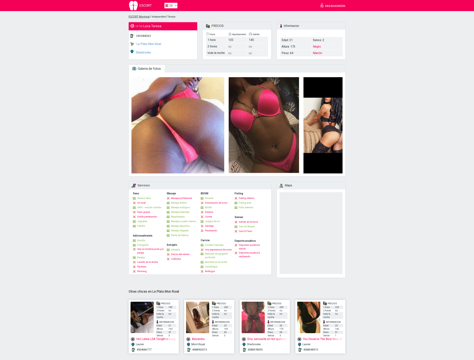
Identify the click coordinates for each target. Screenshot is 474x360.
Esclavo (209, 212)
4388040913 (310, 349)
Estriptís (175, 249)
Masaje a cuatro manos (183, 221)
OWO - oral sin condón (149, 207)
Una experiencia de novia (218, 249)
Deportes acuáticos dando (249, 247)
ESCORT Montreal (139, 16)
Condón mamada (214, 245)
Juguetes (142, 221)
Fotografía (142, 245)
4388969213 (199, 349)
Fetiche (141, 226)
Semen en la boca (248, 221)
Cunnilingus (211, 266)
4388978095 (255, 349)
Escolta (141, 240)
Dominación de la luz (216, 202)
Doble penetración (147, 216)
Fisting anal (245, 202)
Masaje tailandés (180, 212)
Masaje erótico (179, 202)
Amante (209, 198)
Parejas (141, 257)
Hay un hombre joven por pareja (150, 251)
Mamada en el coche (216, 262)
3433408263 (143, 36)
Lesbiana (176, 258)
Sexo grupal (143, 212)
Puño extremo (246, 207)
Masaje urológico (180, 207)
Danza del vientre (180, 254)
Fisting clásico (246, 198)
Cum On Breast (247, 226)
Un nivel (141, 202)
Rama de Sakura (179, 235)
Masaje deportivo (180, 226)
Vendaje (209, 226)
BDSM (208, 207)
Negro (317, 46)
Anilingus (210, 271)
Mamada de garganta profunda (216, 255)
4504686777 (144, 349)
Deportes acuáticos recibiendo (249, 254)
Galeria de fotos (149, 69)
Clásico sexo (144, 198)
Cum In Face (245, 231)
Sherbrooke (143, 52)
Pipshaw (141, 266)
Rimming (142, 271)
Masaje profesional (181, 198)
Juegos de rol (212, 221)
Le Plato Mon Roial (148, 44)
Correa (208, 216)
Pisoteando (211, 230)
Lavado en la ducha (147, 262)
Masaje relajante (179, 230)
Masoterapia (178, 216)
